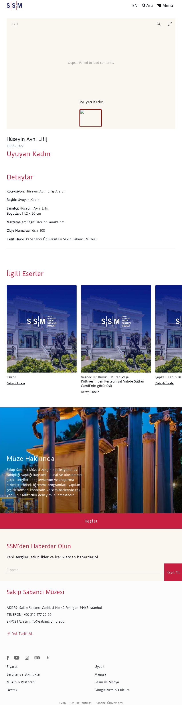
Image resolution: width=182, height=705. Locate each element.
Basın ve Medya (107, 682)
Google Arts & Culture (112, 690)
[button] (165, 5)
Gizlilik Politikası (80, 703)
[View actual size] (158, 23)
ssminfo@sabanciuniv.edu (43, 621)
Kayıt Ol (173, 572)
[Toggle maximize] (169, 23)
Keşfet (91, 521)
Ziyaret (12, 667)
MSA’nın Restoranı (21, 682)
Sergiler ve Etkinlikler (24, 674)
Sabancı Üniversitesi (109, 703)
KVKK (62, 703)
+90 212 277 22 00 (37, 615)
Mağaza (100, 674)
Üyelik (100, 667)
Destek (12, 690)
